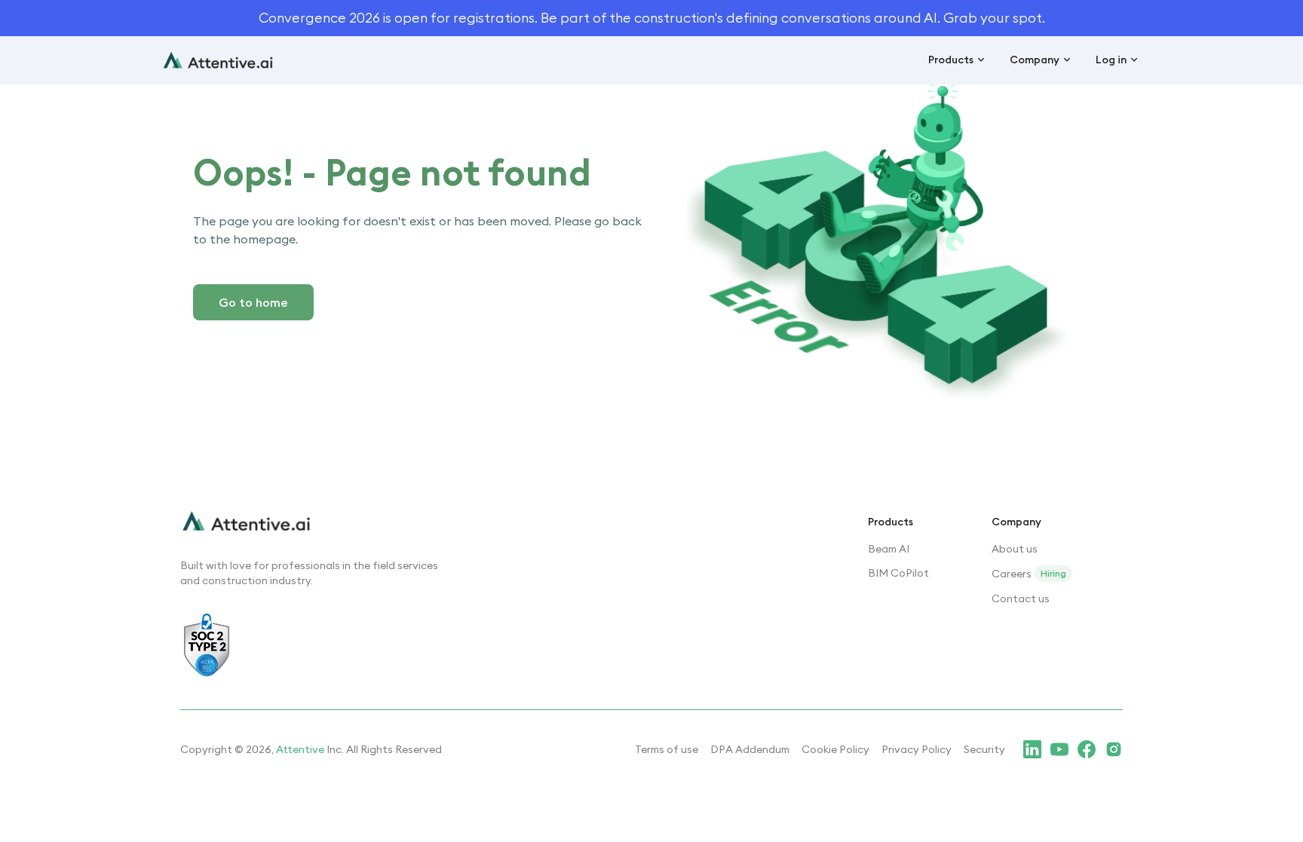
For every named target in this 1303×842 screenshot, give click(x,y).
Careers (1012, 573)
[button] (957, 60)
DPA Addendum (749, 749)
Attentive (300, 749)
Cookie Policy (835, 749)
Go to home (253, 302)
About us (1015, 549)
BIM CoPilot (898, 573)
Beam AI (888, 549)
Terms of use (666, 749)
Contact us (1021, 598)
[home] (217, 60)
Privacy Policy (916, 749)
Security (984, 749)
